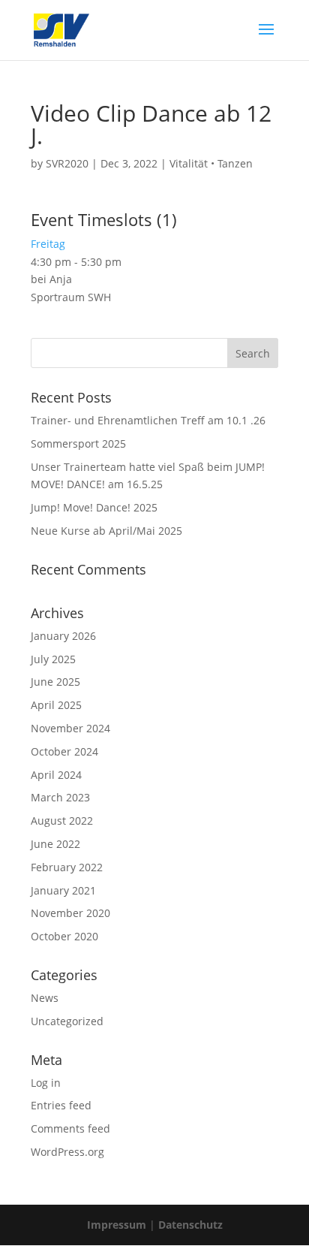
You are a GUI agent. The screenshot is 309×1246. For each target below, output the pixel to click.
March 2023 (60, 797)
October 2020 (64, 936)
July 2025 (53, 659)
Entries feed (61, 1105)
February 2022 (67, 867)
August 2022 (62, 820)
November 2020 (70, 913)
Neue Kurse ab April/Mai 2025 (106, 530)
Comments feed (70, 1128)
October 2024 (64, 751)
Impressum (116, 1224)
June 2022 (55, 844)
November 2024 (70, 728)
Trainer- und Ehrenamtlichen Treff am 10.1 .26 (148, 420)
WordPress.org (67, 1152)
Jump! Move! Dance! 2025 (94, 507)
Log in (46, 1083)
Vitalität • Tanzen (211, 163)
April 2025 (56, 705)
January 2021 (63, 890)
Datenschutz (190, 1224)
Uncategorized (67, 1021)
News (44, 998)
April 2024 (56, 775)
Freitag (48, 244)
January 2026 (63, 636)
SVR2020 (67, 163)
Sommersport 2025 (78, 443)
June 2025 (55, 681)
